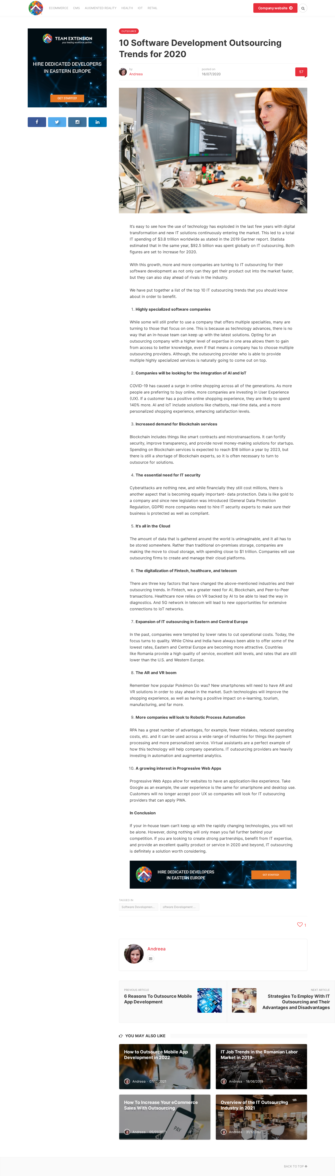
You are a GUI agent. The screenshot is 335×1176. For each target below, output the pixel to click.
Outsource (128, 31)
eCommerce (58, 8)
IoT (140, 8)
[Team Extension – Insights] (36, 8)
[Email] (150, 958)
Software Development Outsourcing (140, 907)
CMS (76, 8)
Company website (273, 8)
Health (127, 8)
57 (301, 72)
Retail (152, 8)
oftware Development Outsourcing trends (181, 907)
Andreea (136, 74)
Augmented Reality (100, 8)
